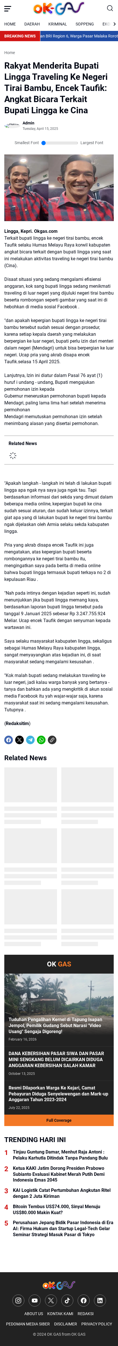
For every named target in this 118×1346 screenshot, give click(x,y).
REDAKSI (86, 1313)
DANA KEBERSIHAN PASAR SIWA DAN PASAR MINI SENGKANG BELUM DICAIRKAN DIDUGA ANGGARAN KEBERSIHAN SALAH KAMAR (56, 1059)
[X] (19, 740)
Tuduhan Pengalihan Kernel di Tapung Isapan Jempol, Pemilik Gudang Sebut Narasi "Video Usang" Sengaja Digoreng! (55, 1025)
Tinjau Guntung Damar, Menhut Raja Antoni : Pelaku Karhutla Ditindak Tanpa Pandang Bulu (60, 1155)
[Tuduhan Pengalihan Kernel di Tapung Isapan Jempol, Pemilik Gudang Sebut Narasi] (59, 1010)
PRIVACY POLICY (96, 1324)
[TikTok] (67, 1301)
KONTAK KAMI (60, 1313)
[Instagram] (18, 1301)
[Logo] (59, 1285)
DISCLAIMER (65, 1324)
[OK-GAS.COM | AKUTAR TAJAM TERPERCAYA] (59, 8)
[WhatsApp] (41, 740)
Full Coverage (59, 1120)
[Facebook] (8, 740)
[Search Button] (110, 8)
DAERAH (32, 24)
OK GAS (54, 1334)
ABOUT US (33, 1313)
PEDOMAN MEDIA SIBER (28, 1324)
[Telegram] (30, 740)
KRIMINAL (57, 24)
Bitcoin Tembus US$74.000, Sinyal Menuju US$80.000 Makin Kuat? (56, 1209)
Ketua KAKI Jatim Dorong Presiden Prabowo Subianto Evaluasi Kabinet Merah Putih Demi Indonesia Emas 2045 (59, 1174)
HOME (10, 24)
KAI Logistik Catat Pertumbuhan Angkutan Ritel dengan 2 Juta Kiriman (62, 1193)
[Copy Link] (52, 740)
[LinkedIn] (100, 1301)
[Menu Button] (7, 8)
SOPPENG (85, 24)
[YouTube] (35, 1301)
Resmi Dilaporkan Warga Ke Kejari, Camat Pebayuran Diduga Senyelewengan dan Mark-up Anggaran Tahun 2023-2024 (58, 1094)
